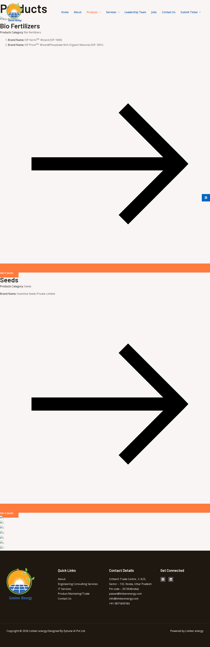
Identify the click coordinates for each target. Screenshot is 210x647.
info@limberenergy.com (123, 598)
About (77, 12)
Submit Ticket (189, 12)
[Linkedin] (170, 579)
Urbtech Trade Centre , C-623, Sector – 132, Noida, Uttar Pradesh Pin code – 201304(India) (130, 584)
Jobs (154, 12)
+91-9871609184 (119, 603)
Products (92, 12)
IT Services (64, 589)
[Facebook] (162, 579)
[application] (99, 12)
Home (65, 12)
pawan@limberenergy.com (125, 593)
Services (111, 12)
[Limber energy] (15, 12)
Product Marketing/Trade (74, 593)
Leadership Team (135, 12)
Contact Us (168, 12)
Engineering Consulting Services (78, 584)
